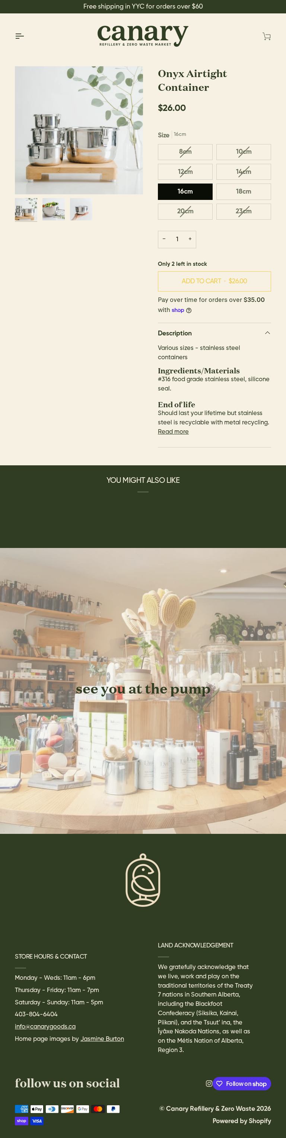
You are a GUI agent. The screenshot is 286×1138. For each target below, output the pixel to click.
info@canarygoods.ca (45, 1027)
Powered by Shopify (242, 1121)
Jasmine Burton (102, 1039)
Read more (173, 432)
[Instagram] (209, 1083)
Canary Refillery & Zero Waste (211, 1109)
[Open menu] (26, 36)
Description (175, 333)
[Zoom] (79, 130)
